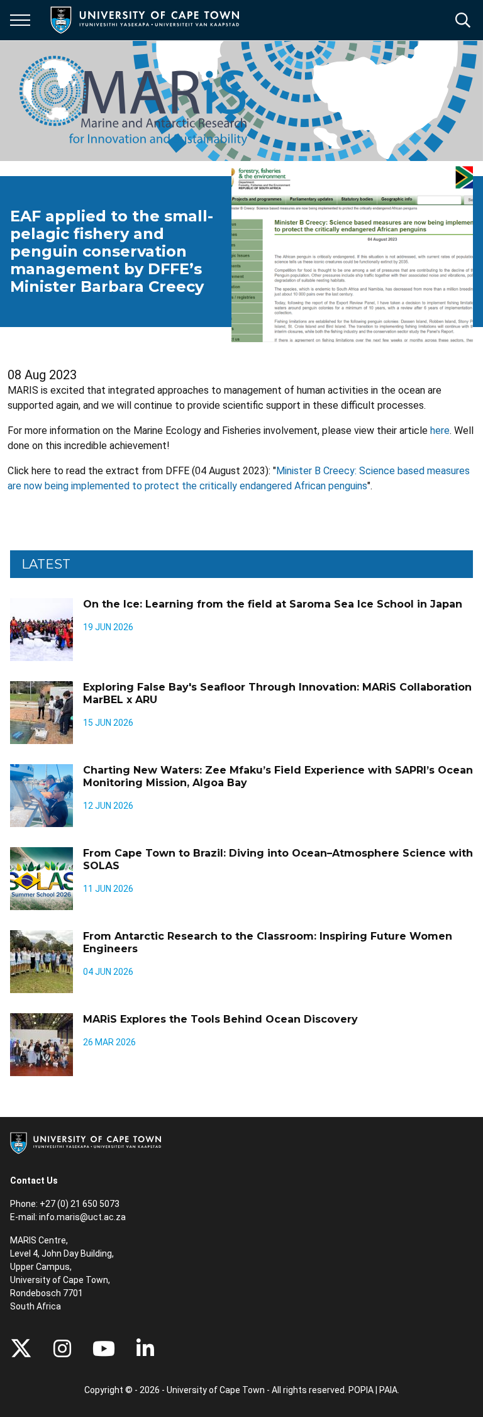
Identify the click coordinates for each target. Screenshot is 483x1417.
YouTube (103, 1348)
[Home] (85, 1142)
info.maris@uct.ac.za (82, 1217)
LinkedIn (145, 1348)
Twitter (21, 1348)
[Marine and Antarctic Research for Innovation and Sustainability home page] (133, 100)
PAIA (388, 1390)
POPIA (361, 1390)
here (440, 430)
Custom (62, 1348)
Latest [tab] (45, 564)
